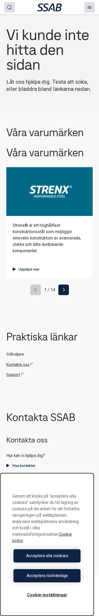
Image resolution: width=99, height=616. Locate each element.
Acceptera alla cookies (47, 555)
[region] (47, 544)
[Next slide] (63, 290)
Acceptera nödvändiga (47, 575)
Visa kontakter (24, 465)
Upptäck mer (29, 269)
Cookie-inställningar (47, 594)
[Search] (9, 7)
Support (13, 374)
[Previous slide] (35, 290)
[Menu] (89, 7)
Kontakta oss (18, 364)
